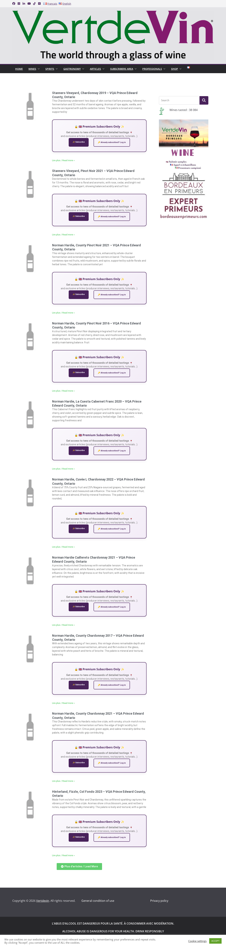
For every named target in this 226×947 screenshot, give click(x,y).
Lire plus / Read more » (63, 160)
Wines (32, 69)
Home (19, 69)
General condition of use (97, 901)
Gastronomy (72, 69)
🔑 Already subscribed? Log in (112, 142)
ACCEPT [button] (215, 940)
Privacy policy (159, 901)
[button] (38, 68)
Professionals (152, 69)
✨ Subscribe (79, 142)
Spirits (49, 69)
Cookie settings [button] (197, 941)
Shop (174, 69)
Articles (95, 69)
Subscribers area (121, 69)
